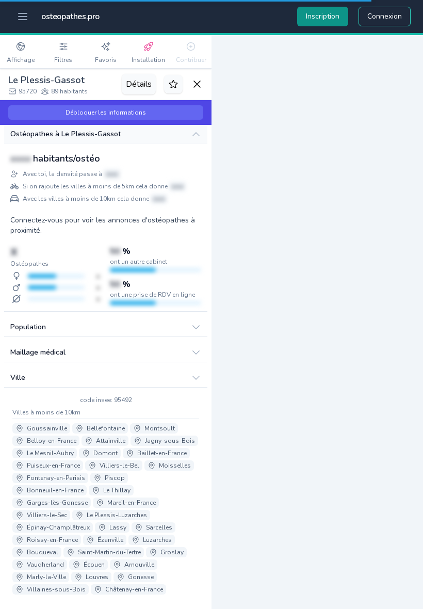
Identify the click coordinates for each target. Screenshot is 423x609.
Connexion (384, 16)
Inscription (322, 16)
